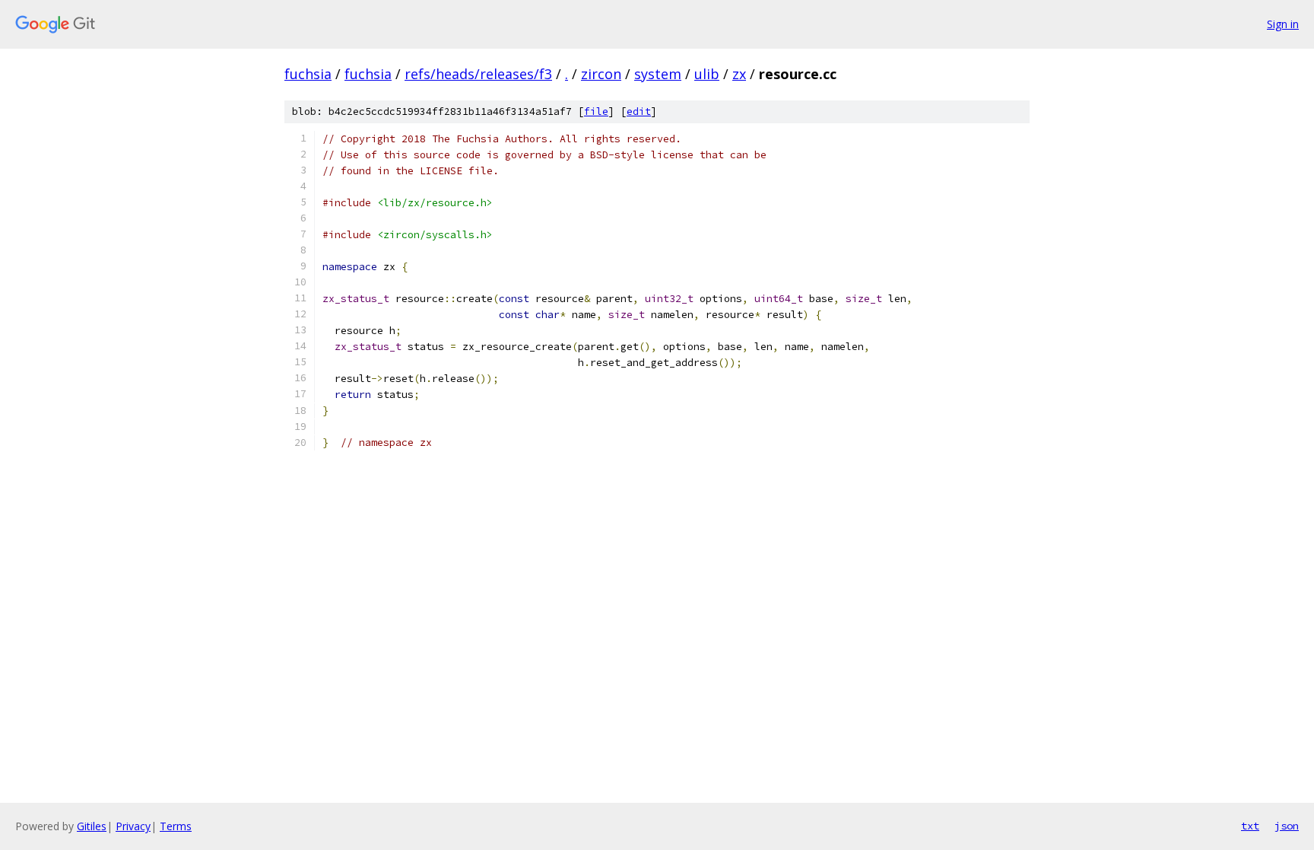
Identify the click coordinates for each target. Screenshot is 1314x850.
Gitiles (91, 826)
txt (1250, 825)
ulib (706, 74)
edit (639, 111)
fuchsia (308, 74)
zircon (601, 74)
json (1286, 825)
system (657, 74)
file (596, 111)
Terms (176, 826)
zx (739, 74)
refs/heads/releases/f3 (478, 74)
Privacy (133, 826)
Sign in (1283, 24)
